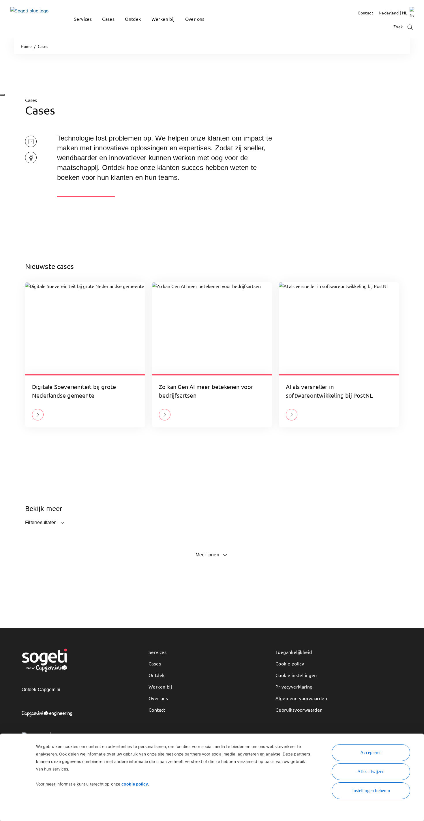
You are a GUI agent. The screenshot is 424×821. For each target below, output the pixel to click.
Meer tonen (207, 554)
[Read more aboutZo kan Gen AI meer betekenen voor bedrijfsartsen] (164, 414)
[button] (77, 27)
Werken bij (160, 686)
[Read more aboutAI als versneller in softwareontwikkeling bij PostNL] (291, 414)
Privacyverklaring (294, 686)
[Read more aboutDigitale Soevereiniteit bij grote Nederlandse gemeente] (38, 414)
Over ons (158, 698)
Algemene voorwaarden (301, 698)
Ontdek (156, 675)
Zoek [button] (398, 26)
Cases (155, 663)
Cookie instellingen (296, 675)
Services (157, 652)
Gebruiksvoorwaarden (299, 709)
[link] (20, 19)
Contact (157, 709)
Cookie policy (289, 663)
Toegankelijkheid (293, 652)
